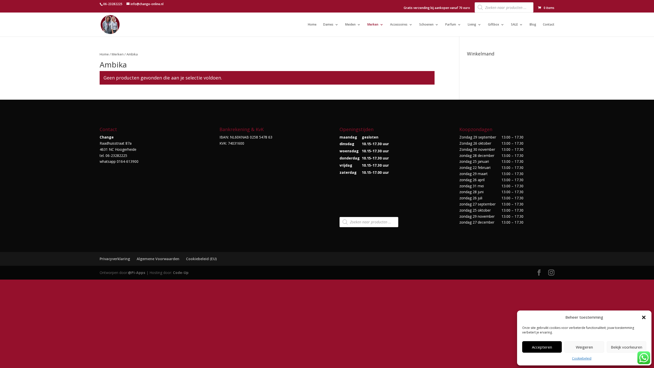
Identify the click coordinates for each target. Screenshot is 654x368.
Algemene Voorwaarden (158, 258)
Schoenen (426, 25)
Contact (548, 25)
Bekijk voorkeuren (626, 347)
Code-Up (181, 272)
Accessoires (398, 25)
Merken (372, 25)
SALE (514, 25)
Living (472, 25)
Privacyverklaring (115, 258)
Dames (328, 25)
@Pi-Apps (136, 272)
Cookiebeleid (581, 358)
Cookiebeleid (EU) (201, 258)
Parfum (450, 25)
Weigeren (584, 347)
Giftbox (493, 25)
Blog (533, 25)
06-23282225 (112, 4)
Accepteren (542, 347)
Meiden (350, 25)
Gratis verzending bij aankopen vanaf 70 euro (437, 8)
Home (312, 25)
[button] (643, 317)
